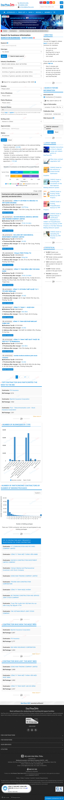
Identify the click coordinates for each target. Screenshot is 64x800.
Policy (18, 778)
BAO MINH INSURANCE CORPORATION (23, 647)
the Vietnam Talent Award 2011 (18, 773)
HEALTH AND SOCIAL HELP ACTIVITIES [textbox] (14, 64)
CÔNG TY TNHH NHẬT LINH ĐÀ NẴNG (23, 686)
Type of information (50, 104)
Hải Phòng (25, 207)
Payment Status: (6, 107)
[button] (11, 12)
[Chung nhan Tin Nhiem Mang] (32, 721)
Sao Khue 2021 (25, 703)
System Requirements (42, 778)
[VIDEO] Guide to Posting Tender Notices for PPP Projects (55, 194)
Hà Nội (24, 241)
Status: (3, 133)
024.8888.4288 (23, 5)
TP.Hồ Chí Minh (26, 223)
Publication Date (49, 111)
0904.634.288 (23, 3)
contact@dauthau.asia (27, 7)
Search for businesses (10, 38)
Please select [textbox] (6, 89)
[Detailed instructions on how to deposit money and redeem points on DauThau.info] (46, 149)
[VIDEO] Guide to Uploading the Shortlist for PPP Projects (55, 235)
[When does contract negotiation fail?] (46, 161)
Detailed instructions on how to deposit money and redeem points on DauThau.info (53, 151)
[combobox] (21, 63)
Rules (22, 778)
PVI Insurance (14, 390)
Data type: (4, 49)
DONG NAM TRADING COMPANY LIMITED (24, 576)
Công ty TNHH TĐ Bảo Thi (22, 253)
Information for (48, 94)
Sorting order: (5, 119)
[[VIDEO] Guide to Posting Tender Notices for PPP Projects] (46, 194)
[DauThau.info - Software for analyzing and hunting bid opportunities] (9, 5)
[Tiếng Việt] (44, 2)
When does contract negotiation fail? (56, 160)
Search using (28, 38)
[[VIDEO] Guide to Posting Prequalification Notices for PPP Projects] (46, 204)
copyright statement (35, 784)
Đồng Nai (25, 257)
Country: (4, 86)
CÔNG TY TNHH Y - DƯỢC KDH (24, 307)
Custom (37, 493)
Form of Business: (7, 93)
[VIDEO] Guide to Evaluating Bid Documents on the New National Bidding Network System (53, 183)
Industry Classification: (8, 61)
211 (25, 377)
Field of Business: (6, 100)
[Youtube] (51, 2)
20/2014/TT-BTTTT (34, 775)
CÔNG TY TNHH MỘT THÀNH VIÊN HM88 (24, 554)
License (27, 778)
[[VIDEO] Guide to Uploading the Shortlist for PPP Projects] (46, 234)
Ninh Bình (25, 312)
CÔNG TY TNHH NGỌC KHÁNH (21, 589)
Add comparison (8, 212)
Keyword (4, 43)
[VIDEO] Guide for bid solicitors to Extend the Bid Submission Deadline (53, 171)
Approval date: (5, 126)
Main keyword (48, 118)
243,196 (18, 147)
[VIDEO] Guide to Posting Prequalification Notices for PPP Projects (52, 205)
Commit (32, 778)
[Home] (4, 12)
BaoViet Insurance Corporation (19, 399)
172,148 (14, 161)
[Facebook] (48, 2)
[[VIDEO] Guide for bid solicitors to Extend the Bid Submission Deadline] (46, 170)
